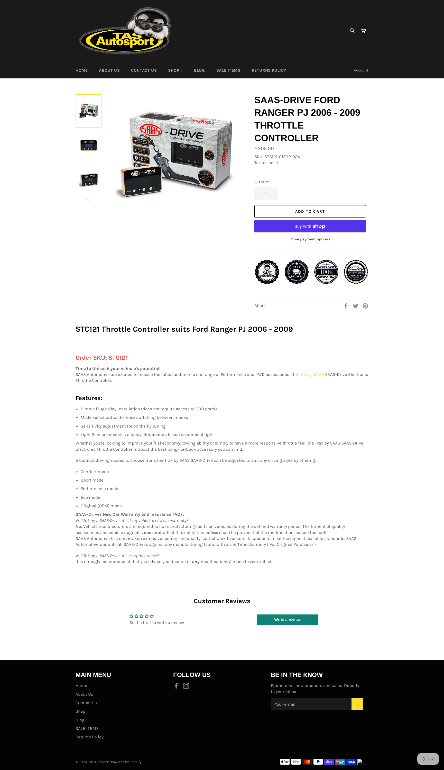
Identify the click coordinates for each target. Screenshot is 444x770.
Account (361, 70)
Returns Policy (269, 70)
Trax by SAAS (311, 374)
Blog (199, 70)
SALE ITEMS (228, 70)
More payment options (310, 239)
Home (82, 70)
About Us (109, 70)
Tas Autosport (99, 762)
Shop (174, 70)
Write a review (287, 619)
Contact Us (144, 70)
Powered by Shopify (126, 762)
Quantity (261, 182)
